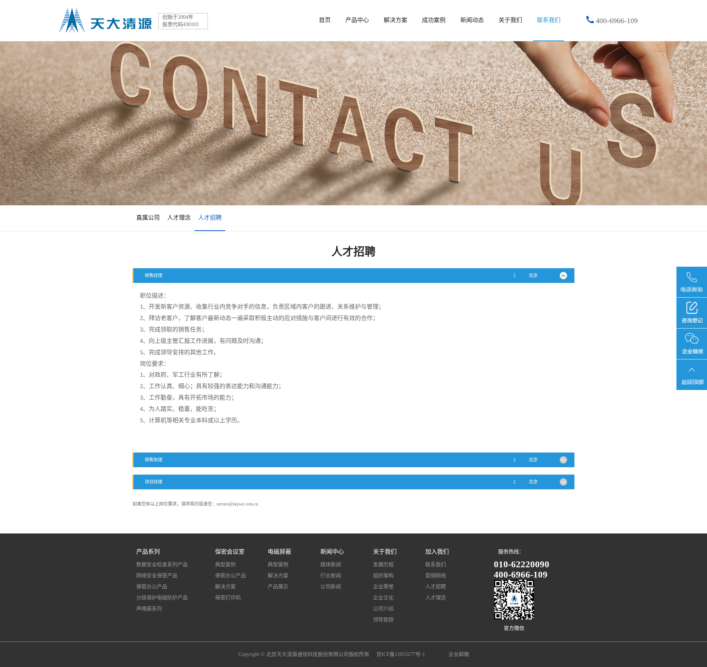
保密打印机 (228, 597)
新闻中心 (332, 552)
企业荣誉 (383, 586)
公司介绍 (383, 608)
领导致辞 (383, 619)
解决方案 (395, 20)
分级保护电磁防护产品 (162, 597)
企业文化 (383, 597)
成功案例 (434, 20)
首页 (325, 20)
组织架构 (383, 575)
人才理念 (435, 597)
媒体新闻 (330, 564)
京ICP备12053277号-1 (401, 654)
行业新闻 (330, 575)
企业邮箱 (459, 654)
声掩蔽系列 (149, 608)
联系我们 (548, 20)
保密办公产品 (151, 586)
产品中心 (357, 20)
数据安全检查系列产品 (162, 564)
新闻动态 (472, 20)
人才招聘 (435, 586)
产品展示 (278, 586)
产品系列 (148, 552)
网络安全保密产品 (156, 575)
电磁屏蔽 (279, 552)
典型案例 (225, 564)
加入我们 (437, 552)
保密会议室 (230, 552)
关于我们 (510, 20)
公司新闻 (330, 586)
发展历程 (383, 564)
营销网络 (435, 575)
